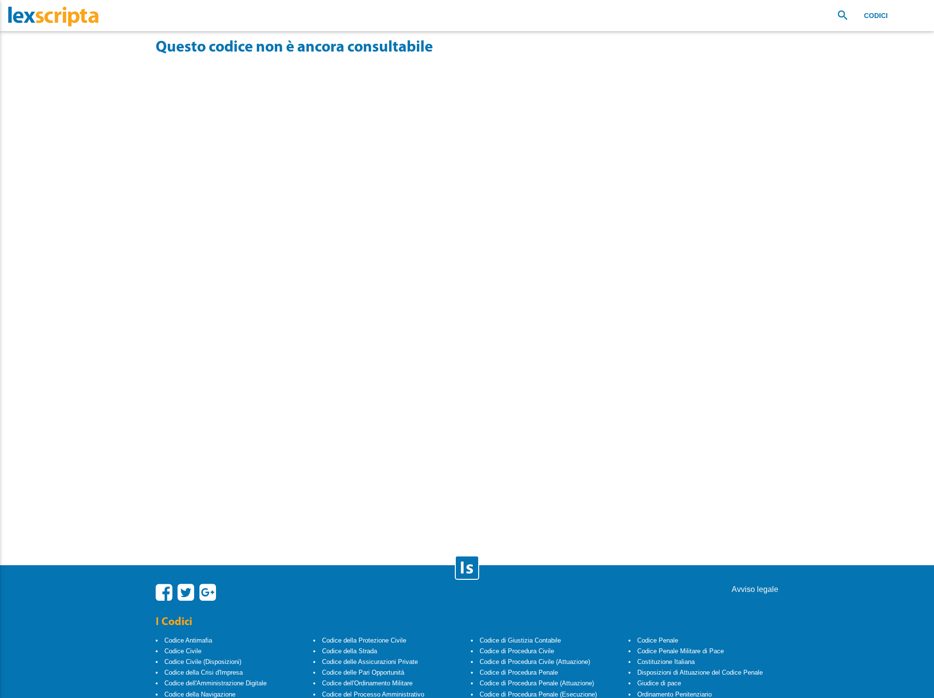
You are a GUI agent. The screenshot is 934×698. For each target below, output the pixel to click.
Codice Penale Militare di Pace (680, 651)
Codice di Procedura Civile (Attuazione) (535, 661)
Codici (876, 15)
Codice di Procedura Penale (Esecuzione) (538, 694)
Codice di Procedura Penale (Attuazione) (537, 683)
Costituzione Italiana (666, 661)
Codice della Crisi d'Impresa (203, 672)
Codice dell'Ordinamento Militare (367, 683)
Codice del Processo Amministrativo (373, 694)
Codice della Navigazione (199, 694)
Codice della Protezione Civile (364, 640)
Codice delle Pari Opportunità (363, 672)
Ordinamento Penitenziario (674, 694)
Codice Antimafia (188, 640)
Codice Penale (657, 640)
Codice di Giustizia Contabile (520, 640)
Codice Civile (182, 651)
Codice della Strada (349, 651)
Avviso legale (755, 589)
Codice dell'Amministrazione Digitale (215, 683)
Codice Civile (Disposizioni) (202, 661)
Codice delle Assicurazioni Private (370, 661)
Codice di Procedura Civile (517, 651)
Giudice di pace (659, 683)
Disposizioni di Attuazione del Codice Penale (700, 672)
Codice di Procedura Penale (519, 672)
